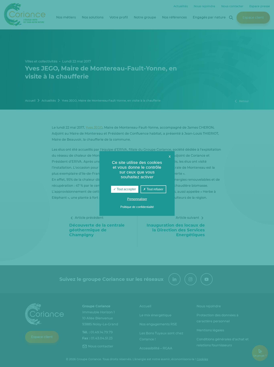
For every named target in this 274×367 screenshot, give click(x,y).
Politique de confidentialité (137, 207)
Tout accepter (126, 189)
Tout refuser (154, 189)
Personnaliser (137, 199)
